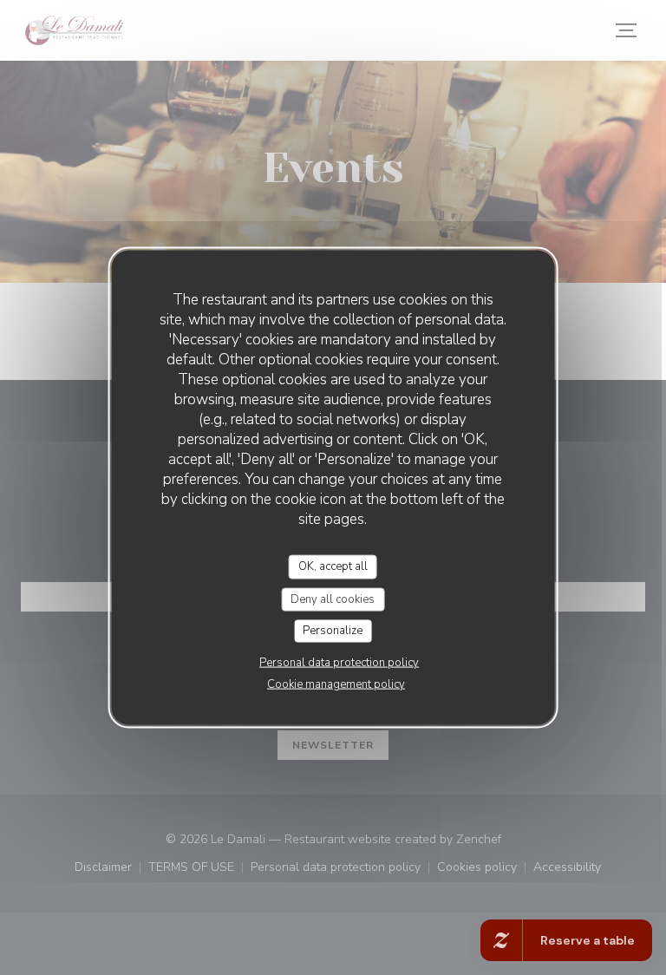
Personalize (332, 630)
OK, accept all (333, 566)
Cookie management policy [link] (336, 683)
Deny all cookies (333, 598)
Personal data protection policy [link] (339, 662)
